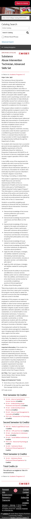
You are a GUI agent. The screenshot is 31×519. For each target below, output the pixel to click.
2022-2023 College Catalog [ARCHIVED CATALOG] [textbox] (15, 18)
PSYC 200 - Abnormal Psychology (16, 442)
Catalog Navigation (9, 47)
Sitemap (12, 505)
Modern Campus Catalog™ (19, 517)
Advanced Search (8, 42)
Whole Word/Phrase (11, 37)
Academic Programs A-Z (17, 74)
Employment (7, 495)
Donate (26, 489)
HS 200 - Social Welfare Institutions (17, 437)
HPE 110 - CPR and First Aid (14, 431)
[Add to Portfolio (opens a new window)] (22, 53)
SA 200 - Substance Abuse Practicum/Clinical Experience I (15, 447)
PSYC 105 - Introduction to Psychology (17, 416)
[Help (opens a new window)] (28, 53)
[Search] (28, 33)
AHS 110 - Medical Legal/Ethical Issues (17, 426)
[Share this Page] (24, 53)
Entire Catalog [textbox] (6, 28)
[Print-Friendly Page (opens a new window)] (26, 53)
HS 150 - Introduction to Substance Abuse (16, 434)
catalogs (6, 513)
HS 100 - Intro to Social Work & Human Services (15, 400)
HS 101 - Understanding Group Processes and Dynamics (15, 404)
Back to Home (22, 3)
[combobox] (15, 18)
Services (5, 505)
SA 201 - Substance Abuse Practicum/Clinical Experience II (15, 459)
